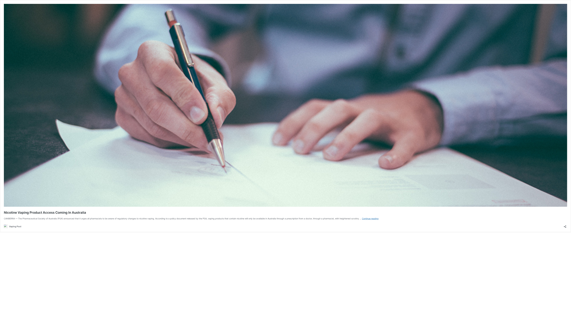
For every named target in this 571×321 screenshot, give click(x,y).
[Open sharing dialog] (565, 225)
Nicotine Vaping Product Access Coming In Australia (45, 212)
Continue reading (370, 218)
